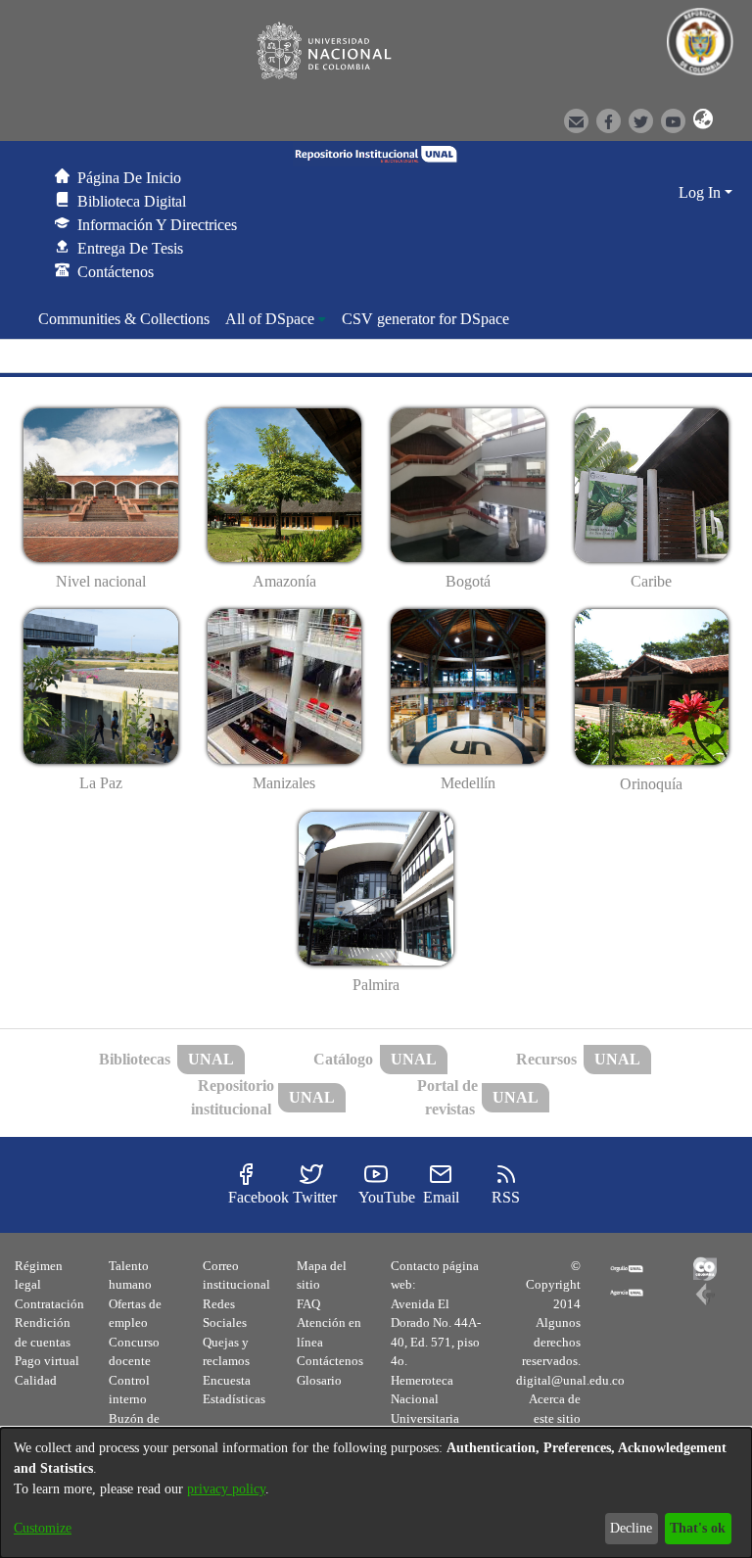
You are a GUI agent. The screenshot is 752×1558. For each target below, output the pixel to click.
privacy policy (226, 1489)
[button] (697, 119)
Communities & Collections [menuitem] (124, 318)
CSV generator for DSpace (425, 318)
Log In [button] (702, 192)
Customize (42, 1528)
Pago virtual (47, 1360)
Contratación (49, 1304)
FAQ (308, 1304)
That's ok (698, 1528)
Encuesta (227, 1380)
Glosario (319, 1380)
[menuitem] (275, 319)
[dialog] (376, 1493)
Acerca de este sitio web (555, 1418)
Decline (631, 1528)
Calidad (36, 1380)
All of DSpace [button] (269, 318)
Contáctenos (330, 1360)
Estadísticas (234, 1399)
